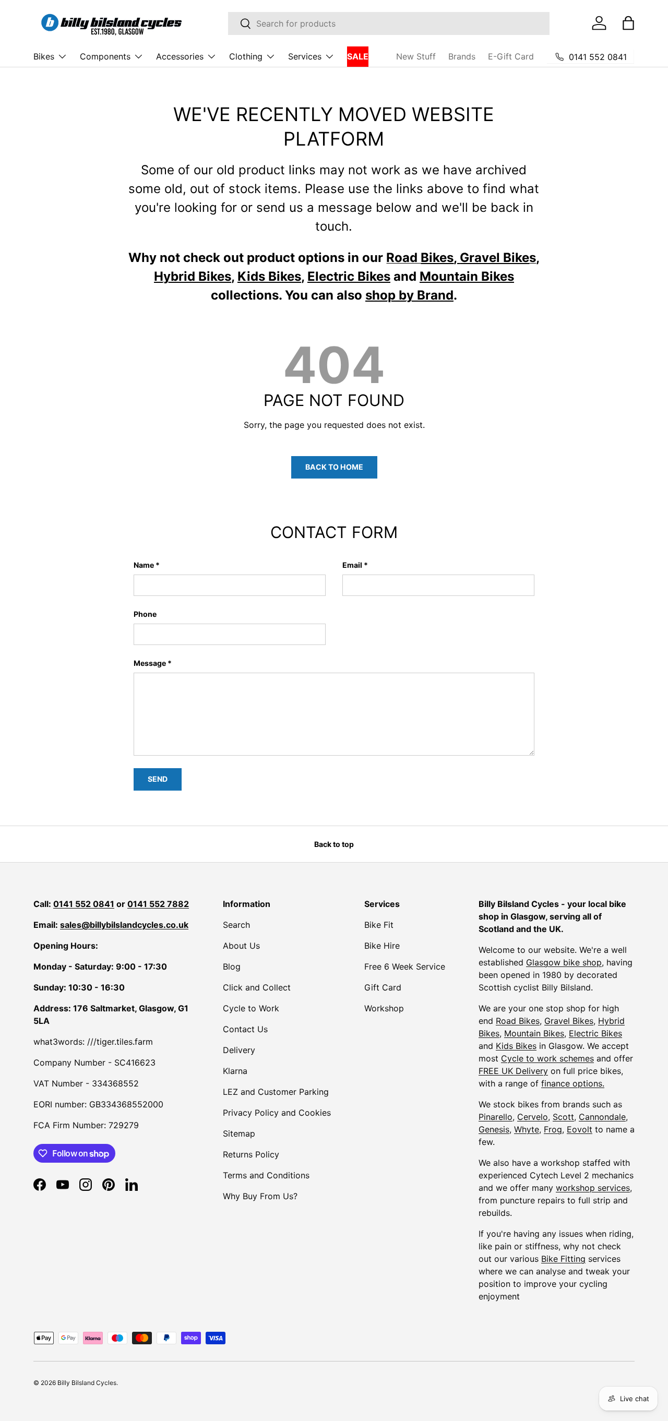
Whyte (526, 1129)
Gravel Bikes (568, 1021)
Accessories (180, 56)
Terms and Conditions (266, 1175)
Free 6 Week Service (404, 966)
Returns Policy (251, 1154)
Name (144, 564)
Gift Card (382, 987)
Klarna (235, 1071)
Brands (461, 56)
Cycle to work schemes (547, 1058)
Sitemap (239, 1133)
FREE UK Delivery (513, 1071)
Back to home (334, 466)
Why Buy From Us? (260, 1196)
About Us (241, 945)
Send (158, 778)
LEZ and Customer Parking (276, 1091)
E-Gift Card (511, 56)
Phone (145, 614)
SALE (357, 56)
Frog (553, 1129)
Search (236, 925)
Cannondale (602, 1117)
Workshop (384, 1008)
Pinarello (495, 1117)
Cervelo (532, 1117)
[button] (628, 22)
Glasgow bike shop (564, 962)
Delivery (239, 1050)
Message (150, 663)
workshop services (593, 1188)
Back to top (334, 844)
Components (105, 56)
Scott (563, 1117)
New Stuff (416, 56)
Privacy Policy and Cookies (277, 1112)
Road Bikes (518, 1021)
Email (352, 564)
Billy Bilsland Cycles (86, 1383)
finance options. (572, 1083)
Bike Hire (382, 945)
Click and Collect (257, 987)
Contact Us (245, 1029)
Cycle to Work (251, 1008)
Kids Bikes (516, 1046)
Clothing (246, 56)
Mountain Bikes (534, 1033)
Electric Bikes (595, 1033)
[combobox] (389, 23)
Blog (232, 966)
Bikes (43, 56)
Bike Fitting (563, 1258)
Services (304, 56)
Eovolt (579, 1129)
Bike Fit (378, 925)
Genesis (494, 1129)
